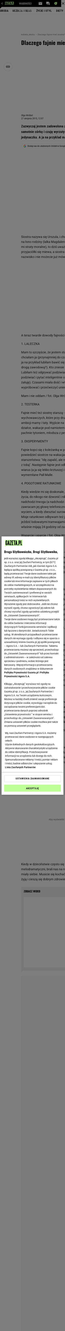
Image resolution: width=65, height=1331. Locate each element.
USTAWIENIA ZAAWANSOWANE (32, 778)
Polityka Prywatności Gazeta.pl (21, 672)
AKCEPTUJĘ (32, 788)
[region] (32, 665)
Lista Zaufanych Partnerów (20, 767)
